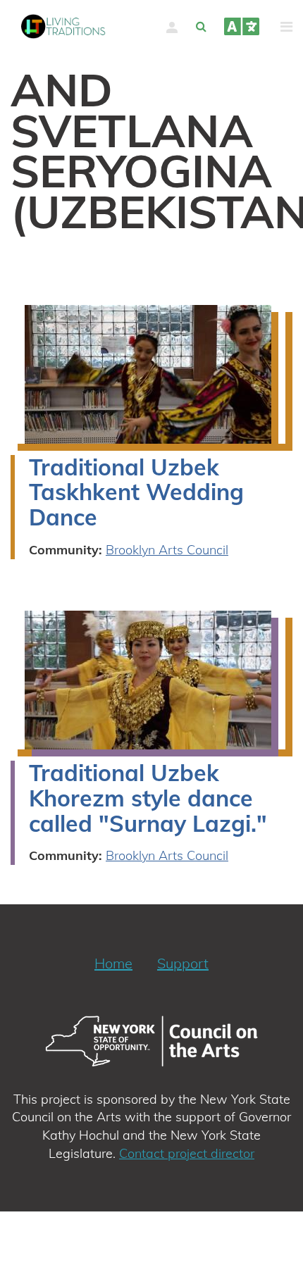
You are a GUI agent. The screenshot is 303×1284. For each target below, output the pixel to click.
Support (183, 963)
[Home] (63, 26)
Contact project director (186, 1153)
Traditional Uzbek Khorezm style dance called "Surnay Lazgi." (148, 798)
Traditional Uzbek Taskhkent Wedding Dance (136, 492)
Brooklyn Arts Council (167, 550)
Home (113, 963)
